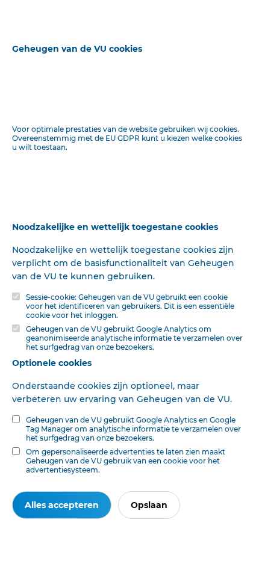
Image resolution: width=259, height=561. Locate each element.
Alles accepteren (62, 505)
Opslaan (149, 505)
